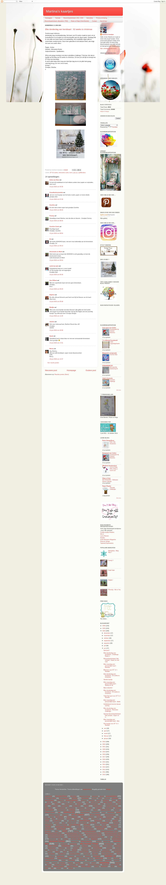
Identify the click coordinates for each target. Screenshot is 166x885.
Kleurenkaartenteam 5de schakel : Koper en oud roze (111, 660)
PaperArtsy (117, 846)
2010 (104, 774)
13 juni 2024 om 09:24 (56, 260)
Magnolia (94, 839)
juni (105, 648)
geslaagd (56, 823)
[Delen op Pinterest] (80, 170)
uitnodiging (62, 863)
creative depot (109, 808)
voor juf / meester (60, 864)
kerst (70, 172)
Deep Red (116, 810)
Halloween (116, 823)
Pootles (102, 537)
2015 (104, 762)
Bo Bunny (106, 800)
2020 (104, 749)
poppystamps (105, 850)
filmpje (53, 818)
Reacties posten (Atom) (61, 374)
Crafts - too (48, 808)
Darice (95, 810)
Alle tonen (118, 390)
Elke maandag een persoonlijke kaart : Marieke (110, 665)
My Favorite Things (89, 843)
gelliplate (115, 821)
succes (109, 858)
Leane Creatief (52, 839)
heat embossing (74, 825)
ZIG (52, 868)
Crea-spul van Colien (109, 327)
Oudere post (91, 370)
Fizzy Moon (78, 818)
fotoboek (117, 818)
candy (86, 802)
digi (59, 812)
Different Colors (50, 812)
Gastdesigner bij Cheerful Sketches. (114, 331)
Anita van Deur (54, 180)
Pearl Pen (76, 848)
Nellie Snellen (53, 846)
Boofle (48, 802)
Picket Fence (53, 850)
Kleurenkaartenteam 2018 (93, 833)
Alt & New (73, 796)
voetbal (49, 864)
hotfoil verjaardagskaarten (115, 343)
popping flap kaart (95, 850)
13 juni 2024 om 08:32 (56, 220)
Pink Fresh (60, 850)
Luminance (86, 839)
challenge (80, 804)
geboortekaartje (84, 821)
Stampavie (88, 856)
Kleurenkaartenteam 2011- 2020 (73, 18)
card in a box (95, 802)
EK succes (59, 817)
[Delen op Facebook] (78, 170)
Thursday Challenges (113, 488)
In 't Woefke (79, 826)
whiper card (48, 866)
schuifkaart (51, 854)
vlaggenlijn (118, 863)
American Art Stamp (85, 796)
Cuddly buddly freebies (107, 532)
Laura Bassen (104, 536)
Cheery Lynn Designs (92, 804)
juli (105, 645)
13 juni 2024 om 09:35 (56, 274)
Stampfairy (89, 18)
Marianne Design (57, 841)
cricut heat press (61, 810)
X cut (112, 866)
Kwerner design (105, 541)
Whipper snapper (58, 866)
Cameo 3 (79, 802)
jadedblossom (49, 829)
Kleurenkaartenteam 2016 (53, 833)
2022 (104, 744)
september (107, 640)
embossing (109, 817)
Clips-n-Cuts (106, 478)
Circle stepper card (111, 804)
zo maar (59, 868)
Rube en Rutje (83, 851)
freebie (47, 821)
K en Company (88, 829)
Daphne (52, 294)
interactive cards (64, 172)
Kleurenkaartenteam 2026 (96, 837)
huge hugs (111, 570)
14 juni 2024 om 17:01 (56, 343)
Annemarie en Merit (55, 251)
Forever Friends (106, 818)
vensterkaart (86, 862)
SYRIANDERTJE (107, 365)
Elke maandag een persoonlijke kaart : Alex (111, 720)
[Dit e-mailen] (73, 170)
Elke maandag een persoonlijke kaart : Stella (112, 700)
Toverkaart (82, 860)
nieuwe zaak (77, 846)
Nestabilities (66, 846)
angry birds (95, 796)
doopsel (103, 812)
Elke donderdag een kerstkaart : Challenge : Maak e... (111, 654)
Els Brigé (100, 817)
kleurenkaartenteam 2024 (56, 837)
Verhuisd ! (107, 650)
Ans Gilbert (53, 280)
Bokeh (119, 800)
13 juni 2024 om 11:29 (56, 316)
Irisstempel (114, 827)
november (107, 635)
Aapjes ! (110, 580)
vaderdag (70, 863)
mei (105, 728)
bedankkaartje (49, 800)
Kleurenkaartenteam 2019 (113, 833)
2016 (104, 759)
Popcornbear (84, 850)
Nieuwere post (51, 370)
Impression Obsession (63, 827)
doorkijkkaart (110, 812)
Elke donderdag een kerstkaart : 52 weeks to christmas (68, 29)
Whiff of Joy (105, 864)
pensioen (109, 848)
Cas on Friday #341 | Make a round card (114, 468)
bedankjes (115, 798)
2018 (104, 754)
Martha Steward (86, 841)
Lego (59, 839)
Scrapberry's (62, 854)
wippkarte (96, 866)
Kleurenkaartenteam (89, 831)
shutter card (87, 854)
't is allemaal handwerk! (110, 340)
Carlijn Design (107, 802)
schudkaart (117, 851)
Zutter (64, 868)
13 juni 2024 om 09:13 (56, 246)
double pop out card (54, 815)
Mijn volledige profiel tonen (108, 48)
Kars (56, 831)
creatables (98, 808)
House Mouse (113, 825)
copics (86, 806)
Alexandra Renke (61, 796)
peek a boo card (86, 848)
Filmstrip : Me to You (114, 589)
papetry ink (62, 848)
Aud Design (85, 798)
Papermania (51, 848)
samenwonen (95, 851)
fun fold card (57, 821)
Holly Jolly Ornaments (113, 442)
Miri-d (102, 534)
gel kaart (108, 821)
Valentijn (77, 863)
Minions (57, 844)
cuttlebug (72, 810)
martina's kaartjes (108, 34)
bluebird (98, 800)
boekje (114, 800)
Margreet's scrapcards (109, 353)
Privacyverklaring (101, 18)
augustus (107, 643)
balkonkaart (107, 798)
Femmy (51, 216)
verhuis (93, 863)
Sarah (51, 336)
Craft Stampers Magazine (108, 539)
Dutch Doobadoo (110, 815)
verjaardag (104, 862)
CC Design (58, 804)
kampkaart (111, 829)
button (71, 802)
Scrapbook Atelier (74, 854)
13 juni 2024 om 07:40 (56, 199)
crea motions (80, 808)
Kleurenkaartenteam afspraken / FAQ (56, 21)
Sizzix (119, 854)
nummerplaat (95, 846)
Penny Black (97, 848)
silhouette (95, 854)
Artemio (74, 798)
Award (100, 798)
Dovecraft (65, 815)
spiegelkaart (71, 856)
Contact (94, 21)
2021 (104, 746)
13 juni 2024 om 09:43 (56, 289)
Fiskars (69, 818)
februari (106, 736)
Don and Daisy (96, 812)
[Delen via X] (77, 170)
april (105, 731)
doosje (118, 812)
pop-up (75, 172)
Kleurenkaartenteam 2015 (109, 831)
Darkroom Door (106, 810)
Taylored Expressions (106, 543)
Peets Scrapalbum (108, 440)
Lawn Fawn (117, 837)
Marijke (51, 307)
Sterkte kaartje (108, 679)
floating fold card (95, 818)
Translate (114, 127)
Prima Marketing (116, 850)
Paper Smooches (107, 846)
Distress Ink (69, 812)
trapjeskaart (99, 860)
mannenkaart (116, 839)
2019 (104, 751)
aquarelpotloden (111, 796)
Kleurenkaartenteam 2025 (76, 837)
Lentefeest (65, 839)
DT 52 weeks (54, 172)
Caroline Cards (54, 226)
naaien (119, 844)
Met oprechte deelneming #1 (114, 368)
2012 (104, 769)
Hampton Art (49, 825)
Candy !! (110, 560)
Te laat (63, 860)
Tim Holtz (71, 860)
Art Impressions (64, 798)
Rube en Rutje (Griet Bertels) (80, 21)
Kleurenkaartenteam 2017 (73, 833)
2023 (104, 741)
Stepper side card (83, 858)
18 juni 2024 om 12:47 (56, 359)
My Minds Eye (108, 844)
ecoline (52, 817)
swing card (116, 858)
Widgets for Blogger (104, 111)
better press (84, 800)
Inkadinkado (87, 827)
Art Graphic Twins (50, 798)
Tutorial (47, 863)
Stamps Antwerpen (63, 858)
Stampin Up (110, 856)
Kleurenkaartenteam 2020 (56, 835)
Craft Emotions (97, 806)
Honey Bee (97, 824)
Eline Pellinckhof (72, 817)
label (109, 837)
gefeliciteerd (98, 821)
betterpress (91, 800)
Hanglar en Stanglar (61, 825)
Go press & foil (72, 823)
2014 (104, 764)
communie (54, 806)
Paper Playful (106, 486)
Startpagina (48, 18)
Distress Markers (85, 812)
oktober (106, 638)
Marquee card (75, 841)
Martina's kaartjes (59, 11)
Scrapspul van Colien (109, 453)
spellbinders (82, 172)
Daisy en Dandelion (85, 810)
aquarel (102, 796)
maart (106, 733)
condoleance (76, 806)
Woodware (104, 866)
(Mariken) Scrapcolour (109, 465)
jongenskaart (61, 829)
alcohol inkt (48, 796)
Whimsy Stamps (115, 864)
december (107, 633)
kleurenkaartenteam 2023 (113, 835)
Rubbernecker (72, 851)
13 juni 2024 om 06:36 (56, 186)
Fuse (65, 820)
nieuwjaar (85, 846)
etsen (118, 817)
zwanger (70, 868)
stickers (91, 858)
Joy (71, 829)
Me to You (107, 841)
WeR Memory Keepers (94, 864)
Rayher (57, 851)
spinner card (79, 856)
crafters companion (112, 806)
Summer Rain (113, 354)
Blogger (108, 789)
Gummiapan (104, 823)
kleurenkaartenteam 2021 (75, 835)
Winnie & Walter (86, 866)
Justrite (79, 829)
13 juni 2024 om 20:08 (56, 330)
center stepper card (70, 804)
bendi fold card (60, 800)
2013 (104, 767)
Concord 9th (65, 806)
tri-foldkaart (108, 860)
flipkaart (85, 818)
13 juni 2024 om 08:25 (56, 210)
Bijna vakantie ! (108, 687)
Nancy (51, 348)
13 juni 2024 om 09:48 (56, 301)
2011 (104, 772)
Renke (65, 851)
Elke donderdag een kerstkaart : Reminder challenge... (111, 710)
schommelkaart (106, 851)
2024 (104, 631)
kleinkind (76, 831)
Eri (50, 239)
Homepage (71, 370)
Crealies (89, 808)
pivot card (67, 850)
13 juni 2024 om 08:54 (56, 233)
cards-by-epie (54, 266)
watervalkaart (81, 864)
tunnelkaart (116, 860)
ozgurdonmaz (87, 789)
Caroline (52, 205)
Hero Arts (87, 825)
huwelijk (48, 827)
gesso (63, 823)
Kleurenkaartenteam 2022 (94, 835)
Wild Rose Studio (72, 866)
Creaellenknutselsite (56, 192)
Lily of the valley (76, 839)
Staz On (74, 858)
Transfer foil (90, 860)
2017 (104, 757)
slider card (52, 856)
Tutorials (57, 18)
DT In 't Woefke (95, 815)
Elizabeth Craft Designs (87, 817)
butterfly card (64, 802)
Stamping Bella (49, 858)
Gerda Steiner (48, 822)
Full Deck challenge (112, 380)
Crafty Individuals (60, 808)
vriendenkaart (72, 864)
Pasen (68, 848)
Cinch (102, 804)
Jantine (51, 321)
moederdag (73, 844)
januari (106, 738)
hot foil (104, 825)
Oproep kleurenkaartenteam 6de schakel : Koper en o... (112, 715)
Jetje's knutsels (107, 378)
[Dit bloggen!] (75, 170)
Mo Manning (64, 844)
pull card (50, 851)
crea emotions (71, 808)
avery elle (94, 798)
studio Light (99, 858)
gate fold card (72, 821)
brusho (55, 802)
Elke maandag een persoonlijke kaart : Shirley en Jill (110, 683)
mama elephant (106, 839)
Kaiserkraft (100, 829)
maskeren (98, 841)
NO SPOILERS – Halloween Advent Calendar (110, 480)
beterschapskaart (72, 800)
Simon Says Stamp (107, 854)
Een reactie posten (53, 362)
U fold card (54, 862)
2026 (104, 625)
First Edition (61, 818)
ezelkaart (47, 818)
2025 (104, 628)
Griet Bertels (93, 823)
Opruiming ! (103, 21)
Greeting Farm (83, 823)
